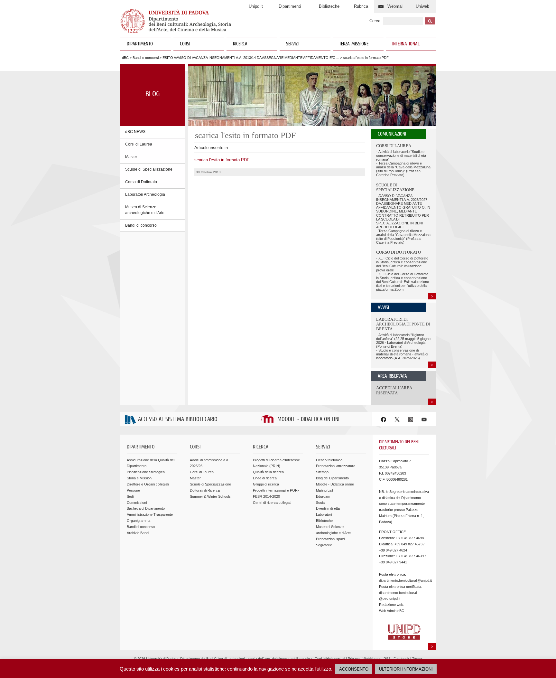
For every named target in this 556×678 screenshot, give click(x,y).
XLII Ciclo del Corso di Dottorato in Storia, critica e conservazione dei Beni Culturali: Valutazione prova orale (402, 264)
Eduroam (323, 496)
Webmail (395, 6)
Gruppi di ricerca (266, 484)
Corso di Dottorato (141, 182)
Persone (133, 490)
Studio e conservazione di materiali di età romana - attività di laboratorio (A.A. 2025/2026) (402, 354)
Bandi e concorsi (146, 58)
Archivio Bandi (138, 533)
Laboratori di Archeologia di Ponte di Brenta (403, 324)
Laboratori (324, 514)
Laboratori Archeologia (145, 194)
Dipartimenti (290, 6)
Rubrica (361, 6)
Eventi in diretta (328, 508)
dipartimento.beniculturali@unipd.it (405, 580)
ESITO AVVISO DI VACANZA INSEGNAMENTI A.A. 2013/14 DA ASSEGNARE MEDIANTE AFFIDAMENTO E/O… (250, 58)
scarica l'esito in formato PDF (221, 159)
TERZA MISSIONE (353, 44)
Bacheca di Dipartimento (146, 508)
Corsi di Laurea (138, 144)
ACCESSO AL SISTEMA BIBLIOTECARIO (178, 419)
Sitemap (322, 472)
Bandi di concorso (141, 225)
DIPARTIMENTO (140, 44)
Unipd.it (256, 6)
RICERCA (240, 44)
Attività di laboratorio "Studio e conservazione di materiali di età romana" (401, 155)
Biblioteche (329, 6)
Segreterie (324, 545)
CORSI (185, 44)
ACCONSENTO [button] (353, 669)
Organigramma (138, 521)
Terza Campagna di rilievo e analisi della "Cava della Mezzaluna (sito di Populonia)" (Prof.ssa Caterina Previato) (403, 169)
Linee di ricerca (265, 478)
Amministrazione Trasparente (150, 514)
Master (131, 157)
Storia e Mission (139, 478)
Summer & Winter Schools (210, 496)
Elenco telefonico (329, 460)
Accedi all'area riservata (394, 390)
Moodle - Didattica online (335, 484)
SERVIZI (292, 44)
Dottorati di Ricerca (205, 490)
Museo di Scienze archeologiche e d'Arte (144, 210)
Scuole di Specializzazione (148, 169)
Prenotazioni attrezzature (335, 466)
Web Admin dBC (391, 611)
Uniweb (422, 6)
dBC (125, 58)
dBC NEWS (135, 132)
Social (320, 502)
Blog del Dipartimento (332, 478)
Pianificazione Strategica (146, 472)
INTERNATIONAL (406, 44)
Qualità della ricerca (268, 472)
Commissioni (137, 502)
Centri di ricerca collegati (272, 502)
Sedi (130, 496)
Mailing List (324, 490)
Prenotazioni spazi (330, 539)
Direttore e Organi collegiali (148, 484)
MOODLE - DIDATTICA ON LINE (309, 419)
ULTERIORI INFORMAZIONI (406, 669)
